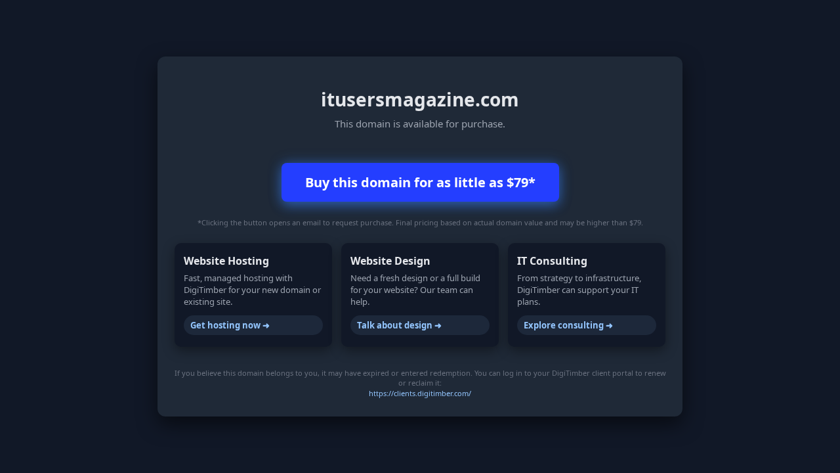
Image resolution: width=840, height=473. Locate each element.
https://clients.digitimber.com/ (420, 393)
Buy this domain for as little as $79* (420, 182)
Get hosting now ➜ (230, 325)
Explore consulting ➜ (568, 325)
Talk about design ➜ (399, 325)
